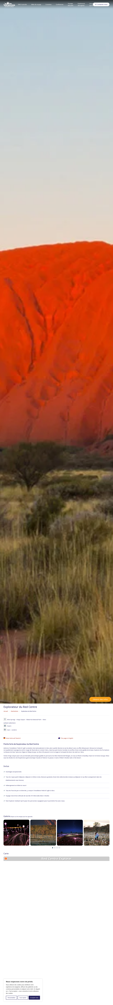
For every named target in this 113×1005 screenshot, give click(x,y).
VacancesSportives (92, 4)
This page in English (67, 738)
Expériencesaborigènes (81, 4)
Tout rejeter (22, 997)
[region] (23, 990)
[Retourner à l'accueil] (9, 4)
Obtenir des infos (100, 699)
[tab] (52, 847)
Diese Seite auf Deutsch (13, 738)
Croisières (48, 4)
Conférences (59, 4)
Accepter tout (34, 997)
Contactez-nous (102, 4)
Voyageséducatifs (70, 4)
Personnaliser (11, 997)
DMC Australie (22, 4)
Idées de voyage (36, 4)
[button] (16, 833)
